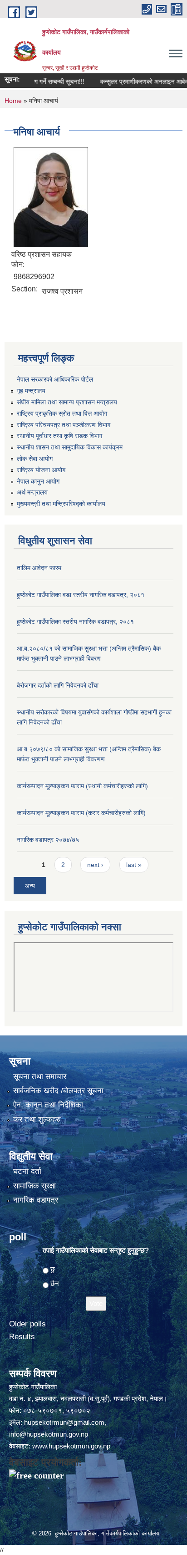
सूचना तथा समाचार (39, 1076)
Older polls (27, 1324)
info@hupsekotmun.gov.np (48, 1434)
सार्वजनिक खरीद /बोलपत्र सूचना (58, 1090)
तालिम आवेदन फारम (39, 567)
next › (95, 864)
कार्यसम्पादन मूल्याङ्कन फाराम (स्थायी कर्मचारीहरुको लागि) (82, 786)
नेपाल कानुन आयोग (38, 481)
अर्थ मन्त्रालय (32, 492)
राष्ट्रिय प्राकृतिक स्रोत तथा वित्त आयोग (62, 413)
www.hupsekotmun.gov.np (71, 1446)
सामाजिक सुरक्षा (34, 1186)
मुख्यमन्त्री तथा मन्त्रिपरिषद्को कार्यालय (61, 503)
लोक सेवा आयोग (35, 458)
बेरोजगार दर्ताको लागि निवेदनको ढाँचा (57, 685)
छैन (54, 1283)
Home (13, 100)
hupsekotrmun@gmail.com (64, 1422)
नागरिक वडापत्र (35, 1200)
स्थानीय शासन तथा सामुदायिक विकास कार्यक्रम (70, 447)
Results (22, 1336)
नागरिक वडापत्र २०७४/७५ (48, 839)
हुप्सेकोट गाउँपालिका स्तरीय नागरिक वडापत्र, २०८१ (75, 621)
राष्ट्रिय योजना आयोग (41, 470)
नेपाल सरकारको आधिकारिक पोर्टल (55, 379)
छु (52, 1269)
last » (134, 864)
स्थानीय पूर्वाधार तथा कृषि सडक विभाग (59, 435)
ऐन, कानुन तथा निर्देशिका (48, 1105)
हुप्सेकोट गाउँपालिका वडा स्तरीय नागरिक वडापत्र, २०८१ (80, 594)
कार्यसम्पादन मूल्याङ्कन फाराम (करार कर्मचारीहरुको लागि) (81, 812)
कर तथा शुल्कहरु (37, 1119)
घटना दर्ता (27, 1171)
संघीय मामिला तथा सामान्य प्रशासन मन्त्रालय (67, 402)
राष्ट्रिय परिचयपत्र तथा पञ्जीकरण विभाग (63, 424)
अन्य (30, 885)
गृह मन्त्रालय (31, 390)
